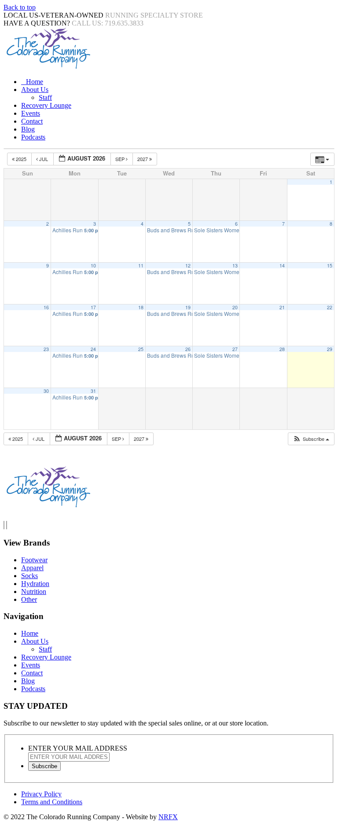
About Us (34, 89)
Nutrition (33, 591)
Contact (32, 121)
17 (93, 307)
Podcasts (33, 137)
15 (329, 265)
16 (46, 307)
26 (188, 349)
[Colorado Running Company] (48, 66)
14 (282, 265)
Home (34, 81)
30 (46, 391)
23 (46, 349)
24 (93, 349)
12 (188, 265)
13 (235, 265)
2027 (143, 158)
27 (235, 349)
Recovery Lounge (46, 105)
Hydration (35, 583)
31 (93, 391)
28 (282, 349)
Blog (28, 129)
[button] (311, 439)
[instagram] (6, 525)
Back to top (20, 7)
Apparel (32, 568)
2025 (21, 158)
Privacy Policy (41, 794)
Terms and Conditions (51, 802)
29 (329, 349)
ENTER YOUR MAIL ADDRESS (77, 748)
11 (140, 265)
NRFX (168, 817)
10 (93, 265)
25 (140, 349)
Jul (43, 158)
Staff (45, 97)
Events (30, 113)
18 (140, 307)
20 (235, 307)
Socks (29, 575)
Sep (120, 158)
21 (282, 307)
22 (329, 307)
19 (188, 307)
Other (29, 599)
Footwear (34, 560)
